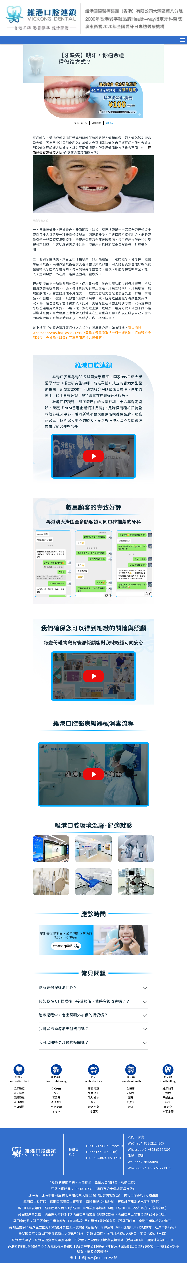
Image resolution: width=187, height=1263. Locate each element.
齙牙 (93, 1102)
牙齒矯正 (93, 1088)
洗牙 (56, 1093)
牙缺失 (109, 123)
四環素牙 (56, 1102)
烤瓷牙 (131, 1102)
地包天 (93, 1111)
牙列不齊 (93, 1107)
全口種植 (19, 1107)
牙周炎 (168, 1107)
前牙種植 (19, 1088)
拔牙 (168, 1102)
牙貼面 (56, 1111)
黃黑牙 (56, 1097)
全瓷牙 (131, 1088)
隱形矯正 (93, 1097)
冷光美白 (56, 1088)
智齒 (168, 1093)
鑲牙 (130, 1097)
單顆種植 (19, 1097)
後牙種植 (19, 1093)
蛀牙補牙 (168, 1088)
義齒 (130, 1107)
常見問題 (56, 1107)
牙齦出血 (168, 1097)
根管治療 (168, 1111)
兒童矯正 (93, 1093)
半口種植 (19, 1102)
